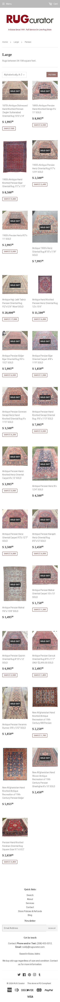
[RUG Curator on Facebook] (24, 975)
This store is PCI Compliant (39, 983)
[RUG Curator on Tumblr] (39, 975)
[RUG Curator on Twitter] (19, 975)
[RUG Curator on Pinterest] (29, 975)
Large (16, 42)
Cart (55, 4)
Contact (30, 907)
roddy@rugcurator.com (33, 947)
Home (5, 42)
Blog (30, 915)
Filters (52, 74)
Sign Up (52, 928)
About (30, 899)
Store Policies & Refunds (30, 911)
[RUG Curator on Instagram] (34, 975)
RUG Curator (19, 983)
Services (30, 903)
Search (30, 895)
